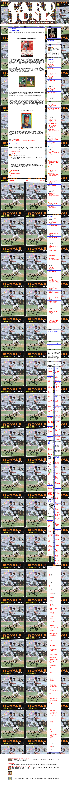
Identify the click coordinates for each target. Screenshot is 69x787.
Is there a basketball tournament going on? (53, 739)
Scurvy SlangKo (49, 541)
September (51, 597)
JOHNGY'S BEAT (51, 263)
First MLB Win (52, 680)
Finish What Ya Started (52, 302)
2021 (50, 575)
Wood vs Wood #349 (52, 109)
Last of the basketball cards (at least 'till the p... (53, 706)
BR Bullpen (57, 407)
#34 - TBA (57, 563)
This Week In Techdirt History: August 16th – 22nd (50, 448)
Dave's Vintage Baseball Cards (50, 422)
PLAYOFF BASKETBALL (53, 645)
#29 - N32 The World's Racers (57, 553)
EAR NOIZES (51, 346)
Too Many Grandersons (53, 271)
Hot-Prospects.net (57, 415)
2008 (50, 748)
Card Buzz (50, 310)
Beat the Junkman (52, 638)
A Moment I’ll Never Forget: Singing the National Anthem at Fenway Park (54, 162)
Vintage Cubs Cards (52, 232)
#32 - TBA (57, 560)
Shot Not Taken (51, 258)
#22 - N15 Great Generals (56, 531)
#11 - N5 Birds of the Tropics (57, 493)
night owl (13, 153)
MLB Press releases (57, 419)
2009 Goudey (52, 609)
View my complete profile (52, 56)
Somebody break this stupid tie (53, 666)
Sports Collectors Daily (49, 384)
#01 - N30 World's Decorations (57, 460)
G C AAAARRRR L (50, 523)
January (51, 746)
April (50, 604)
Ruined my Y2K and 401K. (53, 120)
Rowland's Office (57, 374)
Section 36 (50, 160)
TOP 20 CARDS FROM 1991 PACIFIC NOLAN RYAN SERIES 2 (23, 771)
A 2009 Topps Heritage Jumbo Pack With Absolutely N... (53, 725)
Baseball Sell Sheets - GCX (50, 381)
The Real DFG (51, 166)
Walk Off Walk (57, 439)
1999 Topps (23, 140)
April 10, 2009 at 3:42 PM (15, 173)
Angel (50, 693)
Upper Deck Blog (52, 279)
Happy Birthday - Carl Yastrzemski (54, 251)
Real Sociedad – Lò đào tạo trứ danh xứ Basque (49, 482)
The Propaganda (50, 375)
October (51, 596)
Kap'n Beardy (50, 521)
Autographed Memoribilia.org (50, 425)
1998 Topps (18, 140)
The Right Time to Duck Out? (53, 218)
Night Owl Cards (51, 64)
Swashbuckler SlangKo (50, 550)
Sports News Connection (57, 432)
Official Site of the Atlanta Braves (57, 371)
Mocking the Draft (52, 622)
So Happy (51, 616)
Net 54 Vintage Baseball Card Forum (50, 404)
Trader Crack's (50, 394)
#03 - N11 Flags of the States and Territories (57, 466)
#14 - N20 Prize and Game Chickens (56, 505)
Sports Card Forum (50, 408)
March (51, 743)
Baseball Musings (56, 401)
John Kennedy (52, 631)
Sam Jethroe (52, 646)
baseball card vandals (52, 119)
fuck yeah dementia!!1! (50, 488)
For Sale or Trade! (51, 97)
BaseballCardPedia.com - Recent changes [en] (53, 254)
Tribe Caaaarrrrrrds (50, 543)
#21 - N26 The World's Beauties (57, 528)
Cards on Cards (51, 76)
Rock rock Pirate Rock (49, 531)
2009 (50, 592)
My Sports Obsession (52, 250)
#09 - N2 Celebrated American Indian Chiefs (57, 486)
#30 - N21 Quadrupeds (57, 556)
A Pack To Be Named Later (53, 325)
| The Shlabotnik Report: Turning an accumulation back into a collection (54, 124)
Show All (59, 213)
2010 (50, 590)
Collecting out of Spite (52, 190)
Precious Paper (49, 438)
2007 (50, 749)
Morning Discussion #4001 (49, 474)
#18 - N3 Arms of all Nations (57, 519)
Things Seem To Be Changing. (53, 199)
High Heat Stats (51, 151)
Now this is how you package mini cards (53, 727)
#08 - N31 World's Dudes (57, 483)
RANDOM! (51, 721)
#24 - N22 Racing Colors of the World (57, 538)
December (51, 593)
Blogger (40, 784)
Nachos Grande (14, 170)
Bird (50, 667)
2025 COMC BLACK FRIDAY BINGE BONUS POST (21, 758)
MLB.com (56, 423)
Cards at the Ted (52, 684)
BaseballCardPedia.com (53, 115)
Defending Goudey (53, 605)
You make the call (52, 648)
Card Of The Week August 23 (53, 105)
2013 (50, 586)
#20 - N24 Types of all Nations (57, 524)
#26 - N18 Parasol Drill (57, 545)
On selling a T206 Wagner (52, 143)
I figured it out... (52, 689)
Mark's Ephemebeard (50, 538)
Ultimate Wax (50, 398)
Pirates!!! (51, 651)
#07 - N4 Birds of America (57, 480)
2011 (50, 589)
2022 (50, 574)
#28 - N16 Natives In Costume (56, 550)
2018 (50, 579)
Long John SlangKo (49, 552)
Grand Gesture (52, 624)
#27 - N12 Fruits (56, 547)
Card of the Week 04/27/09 (52, 618)
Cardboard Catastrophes (53, 301)
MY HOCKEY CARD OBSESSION (52, 194)
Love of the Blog (52, 142)
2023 (50, 572)
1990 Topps (14, 140)
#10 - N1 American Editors (56, 490)
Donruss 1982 (51, 173)
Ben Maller (57, 405)
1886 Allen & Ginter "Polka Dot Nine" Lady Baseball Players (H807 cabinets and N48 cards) (54, 321)
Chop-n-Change (56, 377)
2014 (50, 585)
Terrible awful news (53, 671)
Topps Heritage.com (50, 387)
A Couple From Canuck (53, 608)
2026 (50, 568)
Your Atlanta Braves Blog (57, 392)
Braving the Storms (53, 687)
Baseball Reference (57, 403)
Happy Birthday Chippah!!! (54, 625)
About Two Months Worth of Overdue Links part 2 (54, 627)
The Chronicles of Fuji (52, 112)
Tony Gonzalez (52, 630)
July (50, 600)
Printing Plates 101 (15, 777)
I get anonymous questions (52, 679)
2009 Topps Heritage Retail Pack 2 (53, 658)
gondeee (49, 479)
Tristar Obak (51, 729)
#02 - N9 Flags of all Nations (57, 463)
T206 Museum (50, 427)
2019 (50, 578)
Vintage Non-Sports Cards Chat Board (50, 400)
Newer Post (11, 180)
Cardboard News (49, 389)
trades (33, 140)
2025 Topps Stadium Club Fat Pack (54, 73)
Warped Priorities (52, 621)
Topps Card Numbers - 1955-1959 (53, 662)
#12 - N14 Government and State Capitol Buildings (57, 497)
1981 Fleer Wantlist (53, 611)
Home (27, 180)
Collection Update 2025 (52, 207)
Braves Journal (57, 382)
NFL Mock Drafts (52, 629)
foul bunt (50, 134)
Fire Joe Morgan (56, 411)
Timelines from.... (52, 694)
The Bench (49, 406)
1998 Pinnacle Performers (52, 255)
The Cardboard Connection (49, 392)
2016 (50, 582)
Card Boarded (51, 206)
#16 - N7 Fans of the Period (57, 512)
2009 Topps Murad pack (53, 633)
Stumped (51, 672)
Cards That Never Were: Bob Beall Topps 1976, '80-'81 (50, 462)
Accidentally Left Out (52, 61)
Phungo (50, 202)
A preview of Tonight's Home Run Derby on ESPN (21, 766)
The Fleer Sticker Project (53, 92)
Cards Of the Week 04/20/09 (53, 640)
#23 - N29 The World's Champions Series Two (57, 535)
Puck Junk (50, 146)
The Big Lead (57, 436)
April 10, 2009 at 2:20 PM (15, 151)
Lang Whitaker (57, 417)
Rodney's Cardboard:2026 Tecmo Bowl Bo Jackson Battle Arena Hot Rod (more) (54, 181)
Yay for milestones (51, 65)
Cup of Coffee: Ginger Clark (53, 203)
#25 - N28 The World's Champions (57, 542)
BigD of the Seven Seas (50, 546)
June (50, 601)
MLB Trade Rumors (57, 422)
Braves (26, 140)
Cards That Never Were (53, 138)
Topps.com (49, 413)
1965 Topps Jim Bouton (53, 654)
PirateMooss (50, 554)
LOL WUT (51, 722)
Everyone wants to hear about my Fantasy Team (53, 713)
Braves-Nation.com (57, 384)
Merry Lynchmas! (51, 89)
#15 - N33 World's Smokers (56, 509)
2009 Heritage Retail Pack (54, 690)
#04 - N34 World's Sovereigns (57, 470)
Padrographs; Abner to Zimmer (54, 237)
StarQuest (30, 140)
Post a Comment (13, 175)
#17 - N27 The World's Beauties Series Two (57, 515)
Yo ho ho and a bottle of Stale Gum (50, 535)
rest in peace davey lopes (52, 85)
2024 (50, 571)
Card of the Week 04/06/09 (52, 711)
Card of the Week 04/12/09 (52, 674)
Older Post (42, 180)
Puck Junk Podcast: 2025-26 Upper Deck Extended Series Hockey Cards (54, 148)
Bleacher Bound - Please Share (53, 139)
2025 (50, 570)
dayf (13, 139)
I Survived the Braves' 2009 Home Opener (53, 686)
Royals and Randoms (52, 210)
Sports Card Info (51, 129)
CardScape (49, 396)
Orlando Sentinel (56, 426)
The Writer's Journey (52, 80)
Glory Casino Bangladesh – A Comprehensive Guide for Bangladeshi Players (50, 493)
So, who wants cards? (12, 763)
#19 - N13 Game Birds (57, 521)
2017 (50, 581)
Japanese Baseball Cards (53, 104)
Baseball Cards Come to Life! (54, 108)
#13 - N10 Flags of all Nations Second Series (57, 501)
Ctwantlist (50, 116)
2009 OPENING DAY (53, 715)
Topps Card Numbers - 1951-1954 (53, 669)
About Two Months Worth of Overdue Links (54, 635)
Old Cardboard (50, 417)
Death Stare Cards (52, 88)
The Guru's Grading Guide (50, 415)
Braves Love (57, 390)
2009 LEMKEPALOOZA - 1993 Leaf (53, 719)
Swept (50, 653)
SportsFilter (57, 434)
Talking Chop (57, 380)
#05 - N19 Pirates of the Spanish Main (57, 473)
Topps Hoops (51, 77)
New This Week (51, 238)
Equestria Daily (49, 468)
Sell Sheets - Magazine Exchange (50, 378)
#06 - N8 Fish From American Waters (57, 477)
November (51, 594)
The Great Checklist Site (50, 371)
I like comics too (52, 636)
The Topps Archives (52, 156)
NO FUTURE (51, 345)
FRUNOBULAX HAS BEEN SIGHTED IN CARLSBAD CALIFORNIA (53, 613)
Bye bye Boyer (52, 641)
